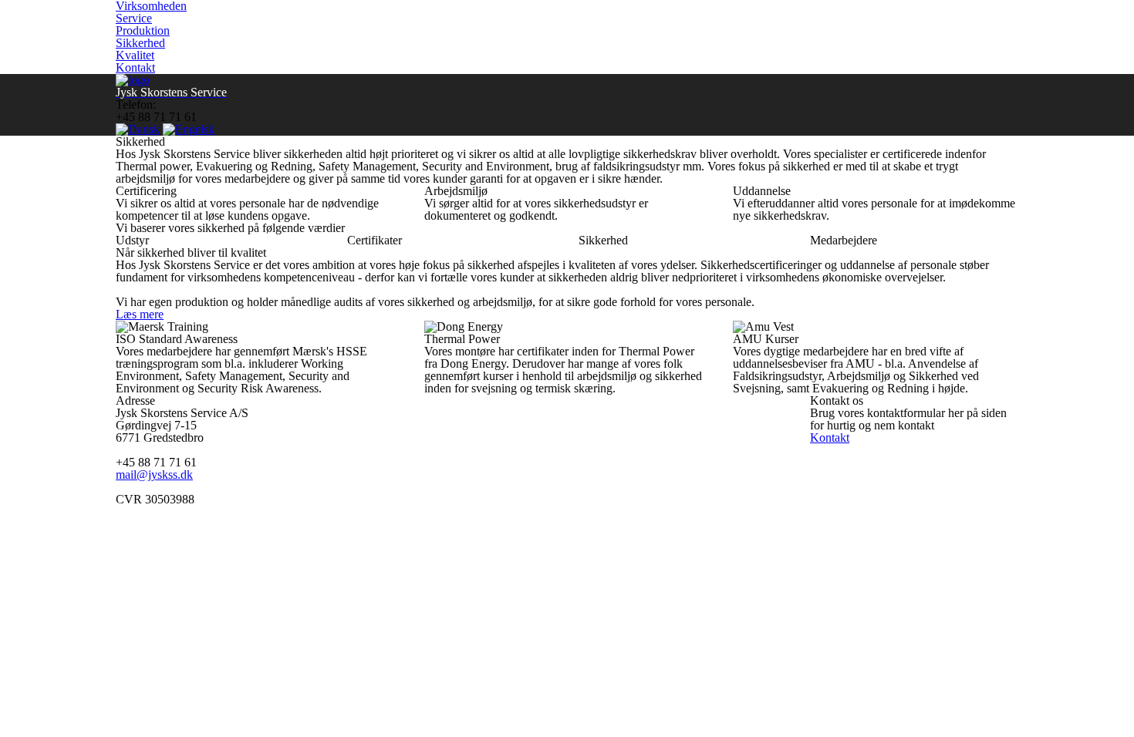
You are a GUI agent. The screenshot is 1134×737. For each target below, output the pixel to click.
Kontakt (135, 67)
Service (134, 18)
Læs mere (140, 314)
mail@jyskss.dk (154, 474)
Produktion (143, 30)
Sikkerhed (140, 42)
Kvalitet (135, 55)
